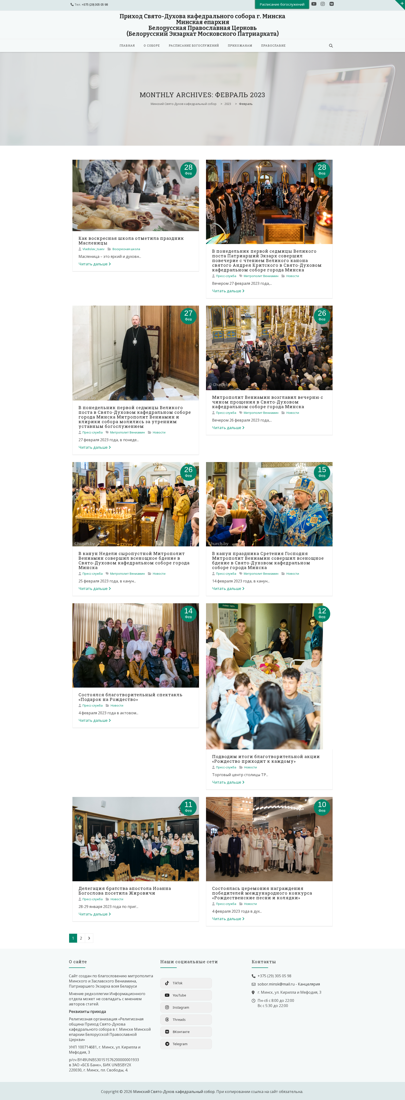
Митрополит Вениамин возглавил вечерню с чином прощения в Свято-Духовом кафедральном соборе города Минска (267, 401)
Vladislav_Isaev (93, 249)
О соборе (152, 45)
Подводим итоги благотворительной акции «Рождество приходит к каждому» (266, 759)
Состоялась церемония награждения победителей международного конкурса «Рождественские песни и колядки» (262, 892)
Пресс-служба (226, 276)
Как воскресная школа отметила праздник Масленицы (131, 240)
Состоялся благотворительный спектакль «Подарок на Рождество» (131, 697)
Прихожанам (240, 45)
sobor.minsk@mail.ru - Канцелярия (289, 984)
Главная (127, 45)
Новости (292, 276)
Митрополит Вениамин (261, 276)
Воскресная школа (126, 249)
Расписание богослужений (194, 45)
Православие (273, 45)
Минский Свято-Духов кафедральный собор (174, 1091)
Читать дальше (93, 264)
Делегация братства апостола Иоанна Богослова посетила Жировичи (125, 890)
